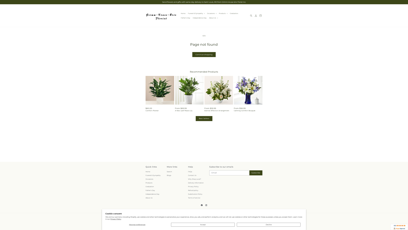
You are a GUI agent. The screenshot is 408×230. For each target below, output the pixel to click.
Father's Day (150, 190)
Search (169, 172)
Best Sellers (204, 118)
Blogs (169, 175)
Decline (269, 225)
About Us (149, 198)
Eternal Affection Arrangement (216, 111)
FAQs (190, 172)
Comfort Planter (152, 111)
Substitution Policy (195, 194)
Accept (203, 225)
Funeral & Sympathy (153, 175)
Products (149, 183)
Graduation (150, 187)
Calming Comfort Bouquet (244, 111)
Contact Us (192, 175)
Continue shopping (204, 55)
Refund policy (193, 190)
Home (148, 172)
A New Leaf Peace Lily (184, 111)
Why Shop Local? (194, 179)
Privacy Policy (115, 219)
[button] (196, 13)
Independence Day (152, 194)
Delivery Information (196, 183)
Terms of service (194, 198)
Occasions (149, 179)
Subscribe (255, 173)
